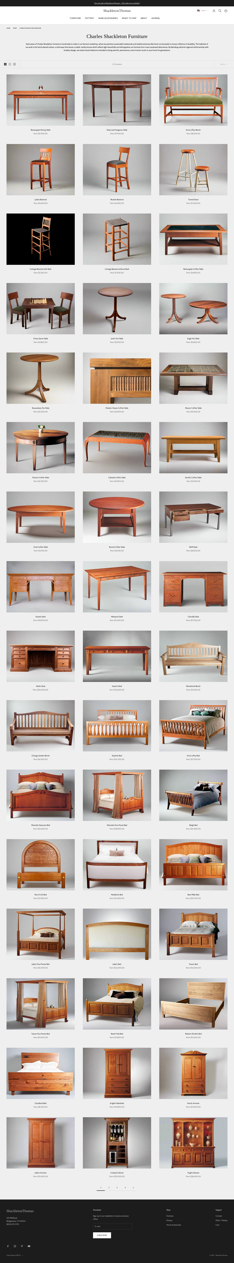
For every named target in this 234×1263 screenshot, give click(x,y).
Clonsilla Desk (193, 616)
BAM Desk (193, 547)
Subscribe (102, 1235)
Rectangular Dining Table (40, 130)
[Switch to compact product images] (14, 64)
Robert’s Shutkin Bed (193, 1034)
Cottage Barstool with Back (40, 269)
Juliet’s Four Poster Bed (41, 964)
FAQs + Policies (221, 1220)
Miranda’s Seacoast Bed (40, 825)
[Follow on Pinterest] (22, 1246)
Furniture (169, 1216)
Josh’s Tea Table (117, 338)
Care (217, 1225)
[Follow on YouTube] (29, 1246)
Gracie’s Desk (40, 616)
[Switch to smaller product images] (10, 64)
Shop (15, 28)
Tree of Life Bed (40, 894)
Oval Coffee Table (40, 547)
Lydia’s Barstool (41, 199)
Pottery (169, 1220)
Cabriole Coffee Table (117, 477)
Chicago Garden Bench (41, 755)
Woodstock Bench (193, 686)
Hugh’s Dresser (193, 1173)
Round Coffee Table (117, 547)
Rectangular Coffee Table (193, 269)
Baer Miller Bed (193, 894)
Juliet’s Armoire (40, 1173)
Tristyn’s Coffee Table (40, 477)
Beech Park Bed (117, 1034)
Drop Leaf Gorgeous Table (117, 130)
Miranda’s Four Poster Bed (117, 825)
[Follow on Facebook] (7, 1246)
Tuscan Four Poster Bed (40, 1034)
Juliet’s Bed (117, 964)
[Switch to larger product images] (5, 64)
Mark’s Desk (40, 686)
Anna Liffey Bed (193, 755)
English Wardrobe (117, 1103)
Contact (219, 1216)
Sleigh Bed (193, 825)
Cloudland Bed (40, 1103)
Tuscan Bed (193, 964)
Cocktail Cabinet (116, 1173)
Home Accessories (173, 1225)
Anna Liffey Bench (193, 130)
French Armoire (193, 1103)
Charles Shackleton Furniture (30, 28)
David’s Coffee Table (193, 477)
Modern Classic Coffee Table (117, 408)
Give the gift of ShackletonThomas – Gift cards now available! (117, 3)
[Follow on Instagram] (15, 1246)
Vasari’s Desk (117, 686)
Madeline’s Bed (117, 894)
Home (8, 28)
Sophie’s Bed (117, 755)
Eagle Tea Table (193, 338)
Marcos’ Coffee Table (193, 408)
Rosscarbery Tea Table (40, 408)
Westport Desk (117, 616)
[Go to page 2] (133, 1188)
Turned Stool (193, 199)
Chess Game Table (40, 338)
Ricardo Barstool (116, 199)
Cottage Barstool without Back (117, 269)
